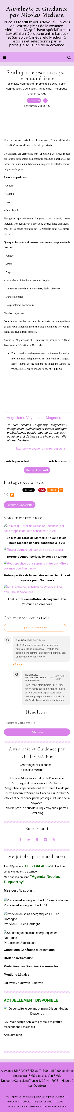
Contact (27, 1101)
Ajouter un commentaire (35, 627)
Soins (62, 83)
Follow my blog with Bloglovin (23, 982)
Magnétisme (27, 83)
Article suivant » (59, 461)
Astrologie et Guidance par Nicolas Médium (37, 12)
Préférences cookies (55, 1106)
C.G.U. (60, 1101)
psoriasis (13, 83)
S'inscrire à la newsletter (20, 504)
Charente (33, 93)
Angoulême (44, 88)
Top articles (13, 1101)
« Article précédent (16, 461)
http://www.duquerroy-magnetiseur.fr (40, 448)
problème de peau (46, 83)
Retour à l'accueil (37, 470)
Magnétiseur (13, 88)
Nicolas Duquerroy (39, 808)
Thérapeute (60, 88)
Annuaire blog (13, 1034)
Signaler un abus (44, 1101)
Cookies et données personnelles (24, 1106)
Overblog (40, 1085)
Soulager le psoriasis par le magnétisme (37, 75)
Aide (43, 93)
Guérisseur (29, 88)
